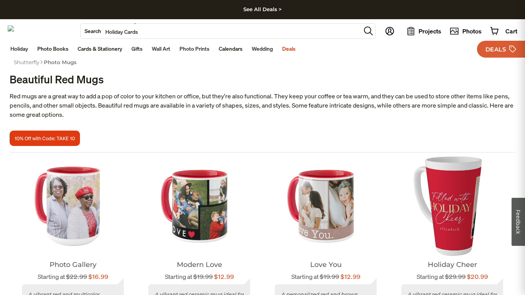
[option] (26, 62)
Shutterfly (26, 62)
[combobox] (221, 31)
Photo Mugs (60, 62)
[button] (368, 31)
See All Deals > (262, 9)
